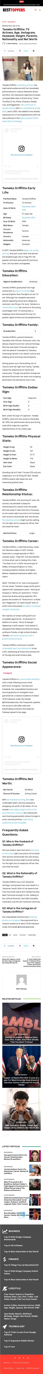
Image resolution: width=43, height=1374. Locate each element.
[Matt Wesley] (4, 43)
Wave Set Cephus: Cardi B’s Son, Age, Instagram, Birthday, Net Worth (11, 961)
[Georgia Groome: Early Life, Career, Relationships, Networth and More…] (35, 1156)
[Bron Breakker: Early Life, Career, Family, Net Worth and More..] (35, 1214)
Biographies (11, 22)
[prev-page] (3, 1134)
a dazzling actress (25, 85)
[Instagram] (19, 1358)
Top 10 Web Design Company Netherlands (17, 1238)
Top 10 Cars (9, 1347)
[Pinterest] (24, 1358)
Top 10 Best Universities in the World (21, 1251)
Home (4, 22)
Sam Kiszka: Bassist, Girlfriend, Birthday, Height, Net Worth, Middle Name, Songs (21, 1316)
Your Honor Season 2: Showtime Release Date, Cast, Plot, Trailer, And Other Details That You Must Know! (21, 1297)
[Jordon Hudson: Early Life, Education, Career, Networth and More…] (35, 1170)
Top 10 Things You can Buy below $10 (21, 1265)
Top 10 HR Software (13, 1245)
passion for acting (22, 291)
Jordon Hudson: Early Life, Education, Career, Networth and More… (16, 1171)
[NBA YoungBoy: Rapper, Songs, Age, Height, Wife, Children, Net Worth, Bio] (21, 1109)
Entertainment (21, 1034)
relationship (32, 935)
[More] (33, 51)
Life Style (16, 26)
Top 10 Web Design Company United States (21, 1272)
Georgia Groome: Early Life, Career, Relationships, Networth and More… (15, 1157)
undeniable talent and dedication (16, 648)
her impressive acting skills (18, 800)
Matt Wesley (12, 43)
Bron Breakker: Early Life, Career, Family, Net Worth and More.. (16, 1215)
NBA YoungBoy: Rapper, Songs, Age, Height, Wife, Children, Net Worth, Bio (21, 1126)
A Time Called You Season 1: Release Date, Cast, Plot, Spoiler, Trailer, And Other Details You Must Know (32, 962)
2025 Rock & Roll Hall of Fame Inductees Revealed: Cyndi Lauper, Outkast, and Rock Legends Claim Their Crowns (16, 1201)
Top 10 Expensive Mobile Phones (19, 1341)
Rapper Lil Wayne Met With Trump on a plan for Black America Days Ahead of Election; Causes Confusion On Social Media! (21, 1081)
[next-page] (7, 1134)
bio (10, 935)
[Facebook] (15, 1358)
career (15, 935)
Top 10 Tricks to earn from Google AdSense (20, 1334)
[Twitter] (28, 1358)
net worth (23, 935)
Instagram (7, 673)
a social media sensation (29, 679)
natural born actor (10, 307)
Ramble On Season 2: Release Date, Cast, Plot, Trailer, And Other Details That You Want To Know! (21, 1039)
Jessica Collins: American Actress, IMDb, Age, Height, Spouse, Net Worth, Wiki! (22, 1307)
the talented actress (11, 520)
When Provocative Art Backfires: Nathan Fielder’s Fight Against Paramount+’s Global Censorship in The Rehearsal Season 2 (16, 1186)
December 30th (28, 218)
